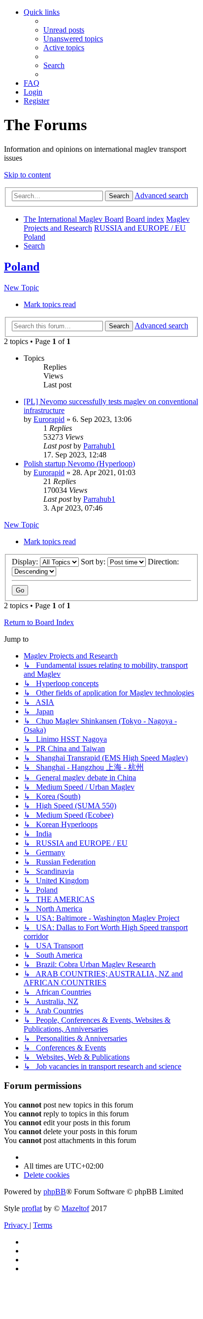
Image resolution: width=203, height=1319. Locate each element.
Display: (26, 561)
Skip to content (27, 175)
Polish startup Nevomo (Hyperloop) (79, 463)
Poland (21, 266)
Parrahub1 (99, 446)
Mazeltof (75, 1208)
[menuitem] (63, 30)
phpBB (54, 1191)
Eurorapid (49, 419)
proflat (32, 1208)
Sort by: (94, 561)
